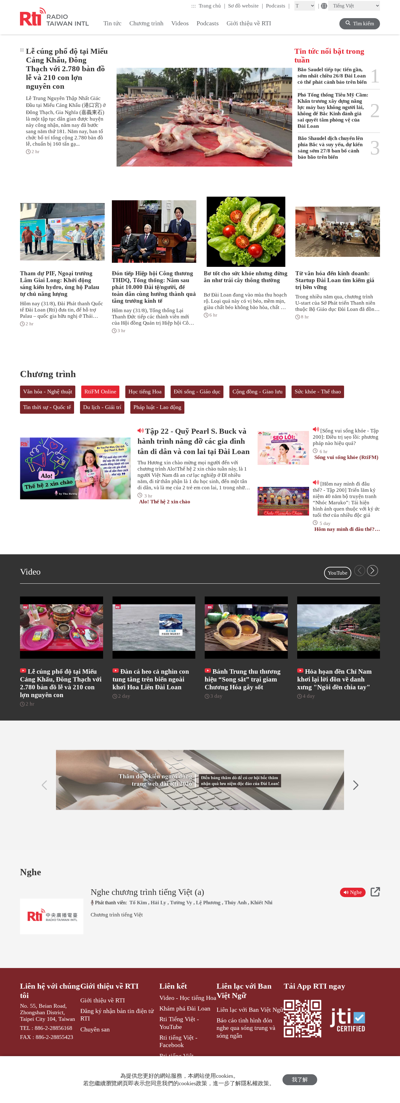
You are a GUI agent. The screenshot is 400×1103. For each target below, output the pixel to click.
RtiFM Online (100, 391)
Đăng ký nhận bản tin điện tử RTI (117, 1014)
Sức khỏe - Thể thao (318, 391)
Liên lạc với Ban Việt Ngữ (244, 991)
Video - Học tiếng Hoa (187, 997)
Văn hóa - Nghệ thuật (47, 391)
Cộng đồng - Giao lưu (257, 391)
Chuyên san (95, 1029)
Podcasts (278, 5)
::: (193, 6)
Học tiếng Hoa (145, 391)
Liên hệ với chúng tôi (50, 991)
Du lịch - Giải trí (102, 407)
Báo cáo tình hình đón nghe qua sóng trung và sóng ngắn (246, 1028)
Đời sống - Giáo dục (197, 391)
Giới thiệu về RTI (109, 986)
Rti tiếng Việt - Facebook (178, 1041)
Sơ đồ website (245, 5)
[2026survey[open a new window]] (200, 779)
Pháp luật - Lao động (157, 407)
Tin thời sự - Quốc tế (47, 407)
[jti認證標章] (351, 1021)
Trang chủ (212, 5)
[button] (372, 570)
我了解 (300, 1080)
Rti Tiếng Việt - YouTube (179, 1023)
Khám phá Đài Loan (184, 1008)
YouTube (338, 573)
